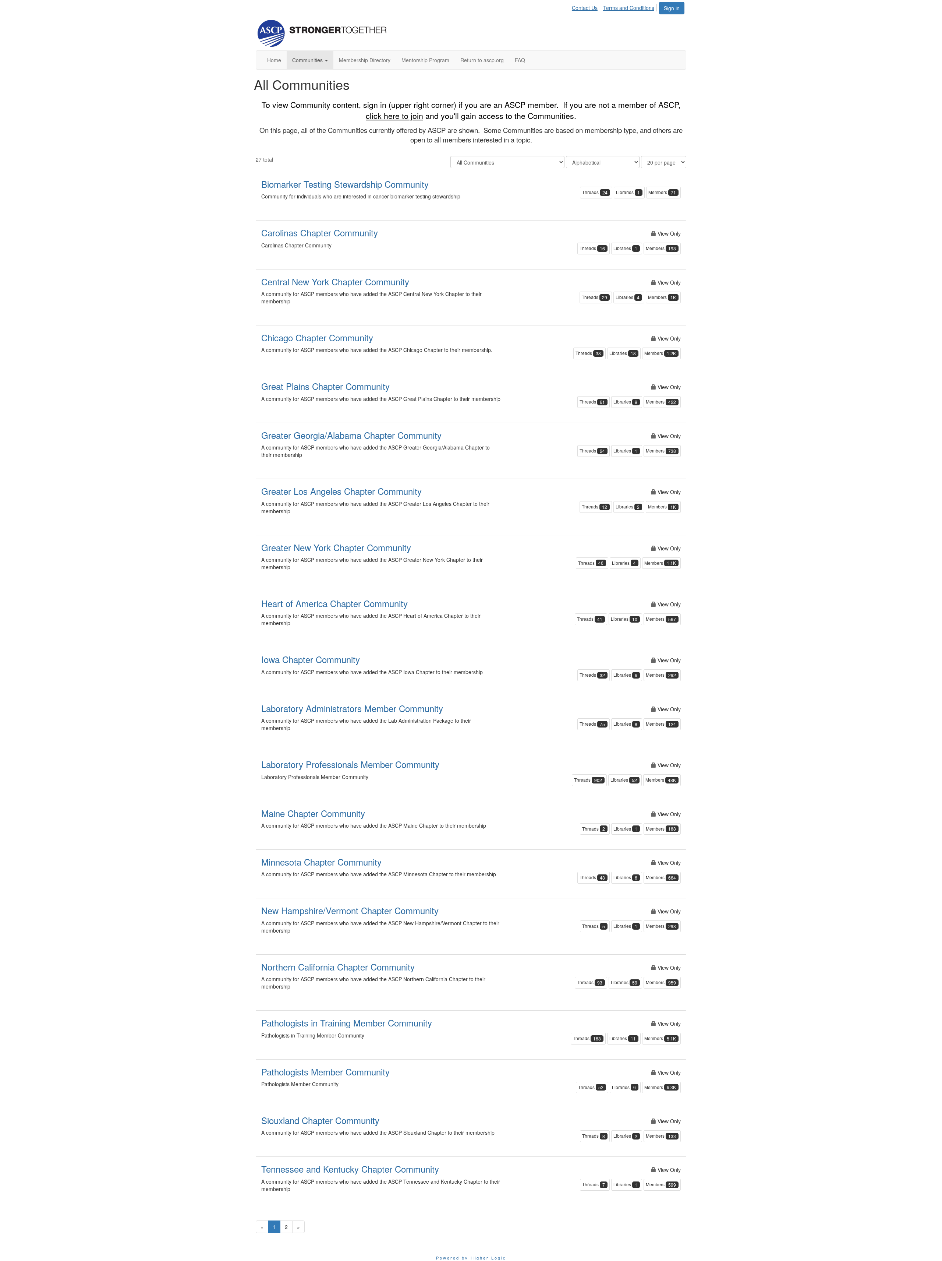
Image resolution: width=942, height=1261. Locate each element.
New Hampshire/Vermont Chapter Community (350, 910)
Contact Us (585, 7)
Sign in (672, 8)
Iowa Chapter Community (310, 659)
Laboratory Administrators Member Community (352, 708)
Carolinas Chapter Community (319, 232)
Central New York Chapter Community (335, 281)
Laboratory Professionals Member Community (350, 764)
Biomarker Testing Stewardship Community (345, 183)
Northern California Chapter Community (338, 966)
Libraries (628, 192)
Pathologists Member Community (325, 1071)
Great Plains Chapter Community (325, 386)
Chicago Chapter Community (317, 337)
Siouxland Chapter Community (320, 1120)
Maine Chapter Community (313, 813)
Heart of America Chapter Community (334, 603)
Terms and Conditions (628, 7)
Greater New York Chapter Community (336, 547)
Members (662, 192)
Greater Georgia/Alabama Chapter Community (351, 435)
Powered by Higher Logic (471, 1258)
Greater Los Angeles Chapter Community (341, 491)
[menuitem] (586, 6)
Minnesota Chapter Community (321, 861)
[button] (310, 60)
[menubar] (615, 6)
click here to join (394, 115)
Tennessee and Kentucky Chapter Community (350, 1168)
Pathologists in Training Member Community (346, 1022)
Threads (595, 192)
